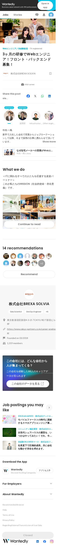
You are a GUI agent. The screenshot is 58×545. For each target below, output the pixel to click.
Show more (49, 141)
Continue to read (29, 224)
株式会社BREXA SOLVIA (29, 303)
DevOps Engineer (33, 311)
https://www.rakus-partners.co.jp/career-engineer (31, 331)
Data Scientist (16, 311)
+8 (47, 311)
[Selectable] (9, 118)
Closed (28, 535)
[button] (29, 462)
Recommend (29, 274)
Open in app (45, 5)
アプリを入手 (44, 470)
